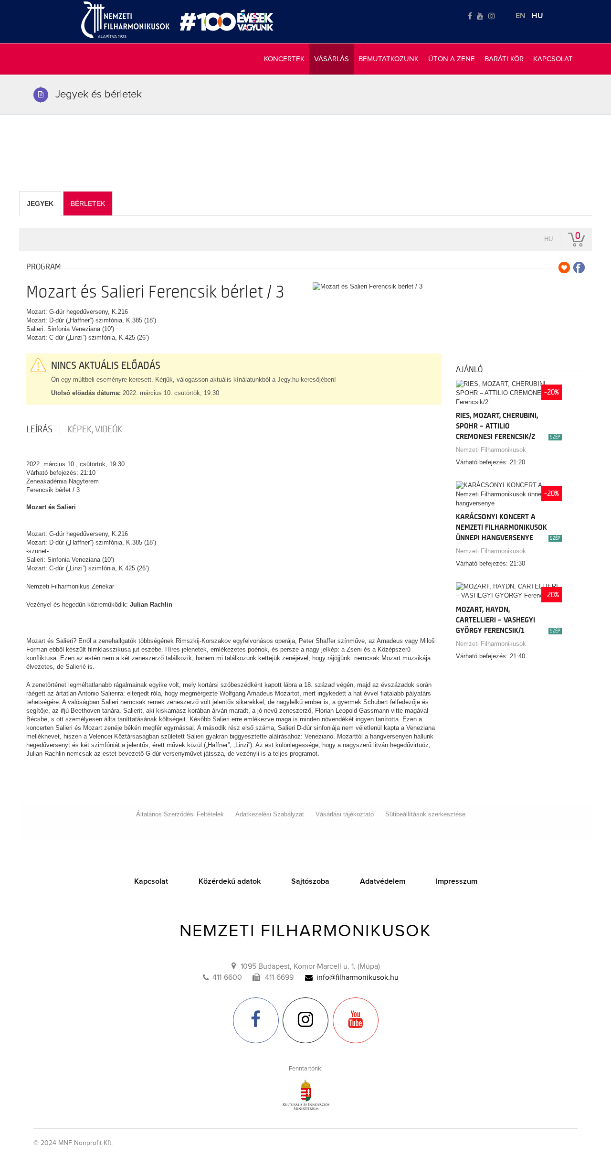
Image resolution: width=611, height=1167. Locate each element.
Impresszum (456, 881)
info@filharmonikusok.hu (357, 977)
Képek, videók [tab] (94, 429)
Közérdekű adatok (230, 881)
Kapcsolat (553, 59)
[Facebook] (470, 16)
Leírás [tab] (39, 429)
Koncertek (284, 59)
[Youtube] (480, 16)
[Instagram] (491, 16)
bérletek (88, 203)
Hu (537, 16)
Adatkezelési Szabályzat (269, 814)
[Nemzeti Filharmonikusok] (125, 19)
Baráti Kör (504, 59)
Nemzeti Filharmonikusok (491, 449)
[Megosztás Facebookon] (579, 267)
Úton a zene (451, 59)
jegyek (40, 203)
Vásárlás (331, 59)
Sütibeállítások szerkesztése (425, 814)
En (521, 16)
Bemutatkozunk (388, 59)
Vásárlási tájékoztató (345, 814)
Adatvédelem (382, 881)
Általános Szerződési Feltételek (180, 814)
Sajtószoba (310, 881)
